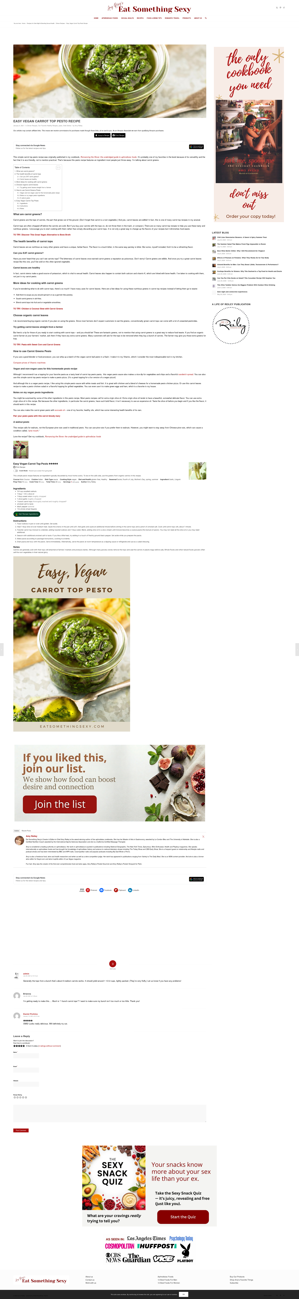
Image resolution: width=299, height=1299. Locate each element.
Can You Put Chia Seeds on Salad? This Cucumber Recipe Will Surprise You (246, 278)
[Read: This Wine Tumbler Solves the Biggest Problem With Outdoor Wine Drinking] (214, 286)
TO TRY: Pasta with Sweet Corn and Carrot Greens (36, 344)
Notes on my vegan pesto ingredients (32, 195)
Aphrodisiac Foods (165, 1276)
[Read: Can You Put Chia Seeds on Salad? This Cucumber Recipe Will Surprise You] (214, 279)
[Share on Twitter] (4, 162)
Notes (22, 208)
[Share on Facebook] (4, 158)
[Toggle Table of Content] (57, 168)
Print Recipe (119, 135)
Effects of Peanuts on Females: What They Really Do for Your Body (243, 258)
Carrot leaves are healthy (28, 179)
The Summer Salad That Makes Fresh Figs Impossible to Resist (241, 244)
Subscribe (234, 1282)
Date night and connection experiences (232, 292)
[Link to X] (277, 7)
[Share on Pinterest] (4, 167)
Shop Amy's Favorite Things (241, 1279)
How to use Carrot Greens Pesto (28, 190)
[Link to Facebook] (284, 7)
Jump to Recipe (103, 135)
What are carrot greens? (25, 171)
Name (15, 1052)
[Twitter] (203, 836)
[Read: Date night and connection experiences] (214, 293)
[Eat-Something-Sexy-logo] (149, 7)
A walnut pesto (25, 198)
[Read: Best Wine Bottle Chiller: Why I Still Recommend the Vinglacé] (214, 252)
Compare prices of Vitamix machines (29, 362)
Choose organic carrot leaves (27, 184)
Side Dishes (67, 125)
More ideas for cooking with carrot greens (31, 182)
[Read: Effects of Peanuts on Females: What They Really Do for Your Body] (214, 259)
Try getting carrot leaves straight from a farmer (35, 187)
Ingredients (23, 203)
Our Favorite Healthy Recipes (48, 125)
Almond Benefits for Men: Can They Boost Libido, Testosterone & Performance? (247, 264)
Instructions (24, 206)
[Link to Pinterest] (280, 7)
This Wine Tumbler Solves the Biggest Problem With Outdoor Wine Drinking (246, 285)
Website (15, 1081)
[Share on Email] (4, 176)
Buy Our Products (237, 1276)
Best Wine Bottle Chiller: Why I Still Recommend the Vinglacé (241, 251)
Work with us (90, 1282)
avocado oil (60, 410)
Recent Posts (26, 831)
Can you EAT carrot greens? (29, 176)
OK (184, 1294)
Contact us (89, 1279)
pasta (60, 125)
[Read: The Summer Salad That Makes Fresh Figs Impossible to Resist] (214, 245)
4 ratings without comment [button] (49, 1046)
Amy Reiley (78, 125)
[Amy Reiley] (19, 844)
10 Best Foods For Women (169, 1282)
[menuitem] (96, 18)
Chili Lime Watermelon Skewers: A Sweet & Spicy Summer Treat (242, 237)
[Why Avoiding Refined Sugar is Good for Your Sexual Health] (297, 649)
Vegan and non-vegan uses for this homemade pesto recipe (40, 193)
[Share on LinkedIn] (4, 172)
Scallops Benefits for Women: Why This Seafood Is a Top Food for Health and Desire (249, 271)
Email (15, 1066)
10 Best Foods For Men (167, 1279)
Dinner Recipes (32, 125)
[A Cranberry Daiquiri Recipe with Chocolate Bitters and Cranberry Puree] (2, 649)
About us (89, 1276)
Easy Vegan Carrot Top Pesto (27, 200)
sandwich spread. (186, 374)
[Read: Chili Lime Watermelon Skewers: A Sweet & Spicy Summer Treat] (214, 238)
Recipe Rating (17, 1095)
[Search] (204, 18)
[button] (50, 464)
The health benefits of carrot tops (28, 174)
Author (16, 831)
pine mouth (33, 430)
